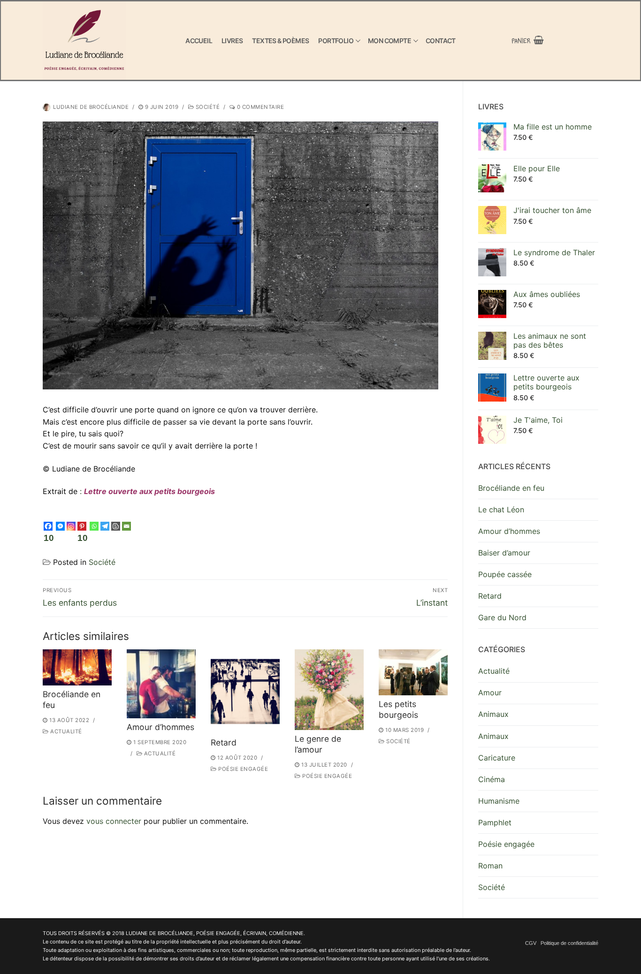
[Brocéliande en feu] (77, 667)
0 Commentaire (259, 107)
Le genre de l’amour (318, 744)
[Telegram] (104, 526)
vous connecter (113, 821)
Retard (224, 742)
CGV (530, 943)
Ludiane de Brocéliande (91, 107)
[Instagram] (71, 526)
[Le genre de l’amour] (329, 689)
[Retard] (245, 691)
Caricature (496, 757)
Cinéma (491, 779)
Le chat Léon (501, 509)
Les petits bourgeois (398, 709)
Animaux (493, 714)
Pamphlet (494, 822)
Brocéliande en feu (511, 488)
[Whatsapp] (94, 526)
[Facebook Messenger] (60, 526)
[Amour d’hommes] (161, 683)
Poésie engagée (242, 769)
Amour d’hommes (160, 727)
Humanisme (498, 801)
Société (207, 107)
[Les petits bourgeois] (413, 672)
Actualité (65, 731)
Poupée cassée (505, 574)
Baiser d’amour (504, 552)
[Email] (126, 526)
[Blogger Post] (115, 526)
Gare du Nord (502, 617)
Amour (490, 692)
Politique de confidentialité (569, 943)
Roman (490, 865)
